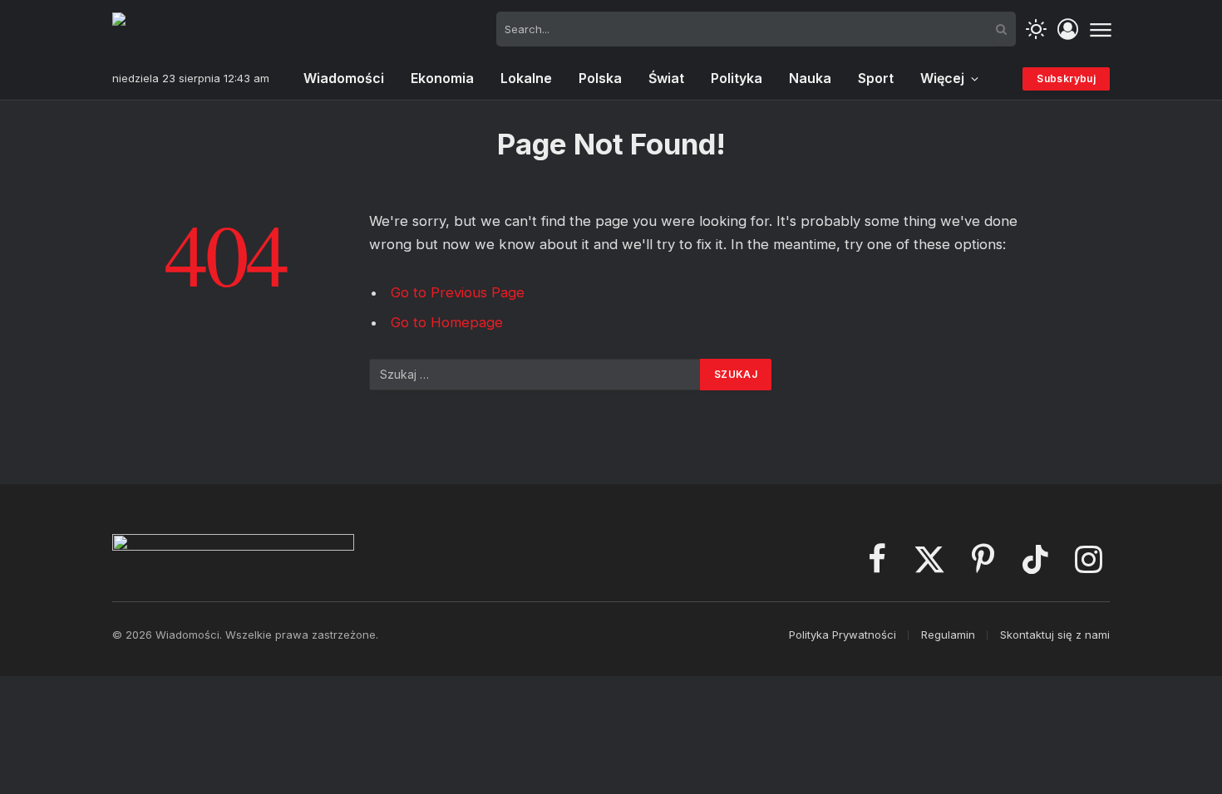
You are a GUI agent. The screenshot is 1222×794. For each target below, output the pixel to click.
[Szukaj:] (535, 374)
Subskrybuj (1066, 78)
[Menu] (1100, 29)
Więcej (942, 78)
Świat (666, 78)
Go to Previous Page (458, 292)
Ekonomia (442, 78)
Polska (600, 78)
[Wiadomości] (195, 29)
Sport (876, 78)
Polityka (736, 78)
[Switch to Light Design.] (1036, 29)
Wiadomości (343, 78)
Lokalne (526, 78)
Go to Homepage (447, 322)
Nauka (810, 78)
